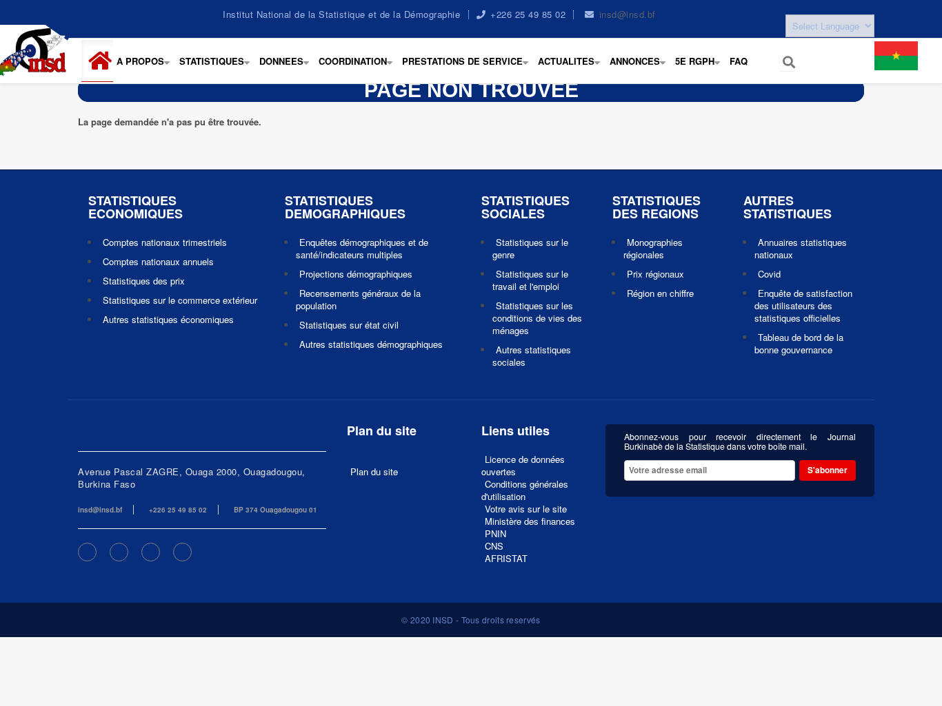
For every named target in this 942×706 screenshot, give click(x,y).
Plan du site (374, 471)
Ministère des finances (530, 521)
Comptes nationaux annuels (158, 261)
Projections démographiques (355, 273)
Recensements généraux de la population (358, 299)
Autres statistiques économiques (168, 319)
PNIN (495, 533)
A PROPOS (146, 68)
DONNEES (287, 68)
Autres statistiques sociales (531, 355)
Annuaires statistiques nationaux (800, 248)
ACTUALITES (572, 68)
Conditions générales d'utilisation (524, 490)
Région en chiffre (660, 293)
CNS (494, 545)
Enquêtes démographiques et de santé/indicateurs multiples (362, 248)
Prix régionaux (655, 273)
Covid (769, 273)
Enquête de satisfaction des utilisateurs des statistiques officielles (803, 305)
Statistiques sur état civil (349, 324)
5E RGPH (700, 68)
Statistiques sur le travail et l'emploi (530, 280)
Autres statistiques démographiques (371, 344)
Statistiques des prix (144, 280)
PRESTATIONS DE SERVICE (468, 68)
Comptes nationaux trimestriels (165, 242)
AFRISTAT (506, 558)
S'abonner (828, 470)
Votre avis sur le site (526, 508)
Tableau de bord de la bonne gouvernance (798, 343)
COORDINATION (359, 68)
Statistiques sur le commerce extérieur (180, 300)
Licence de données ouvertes (523, 465)
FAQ (739, 61)
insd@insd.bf (627, 14)
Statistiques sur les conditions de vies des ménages (537, 318)
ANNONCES (641, 68)
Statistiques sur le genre (530, 248)
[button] (102, 61)
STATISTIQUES (217, 68)
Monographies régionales (653, 248)
